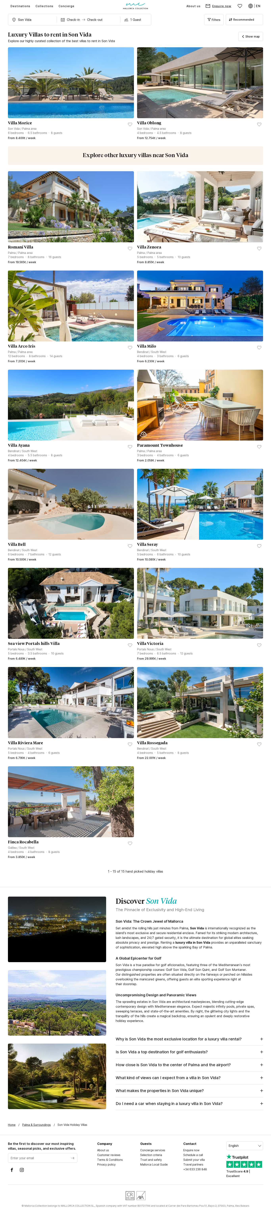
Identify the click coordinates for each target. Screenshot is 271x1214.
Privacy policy (106, 1164)
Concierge (66, 6)
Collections (44, 6)
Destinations (20, 6)
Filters (216, 19)
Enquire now (191, 1150)
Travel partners (193, 1164)
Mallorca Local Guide (154, 1164)
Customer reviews (108, 1155)
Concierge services (152, 1150)
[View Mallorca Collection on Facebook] (12, 1170)
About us (193, 6)
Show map (252, 36)
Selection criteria (151, 1155)
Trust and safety (151, 1159)
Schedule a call (193, 1155)
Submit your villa (194, 1159)
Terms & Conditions (110, 1159)
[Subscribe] (72, 1158)
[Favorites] (240, 6)
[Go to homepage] (135, 6)
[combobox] (32, 20)
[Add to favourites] (130, 125)
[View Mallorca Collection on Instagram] (22, 1170)
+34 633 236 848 (195, 1169)
